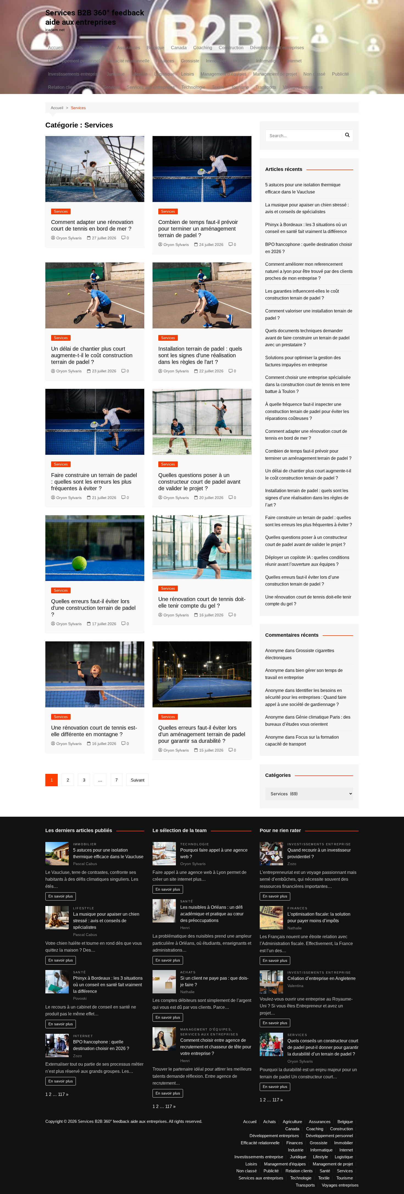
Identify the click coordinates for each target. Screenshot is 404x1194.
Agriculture (99, 47)
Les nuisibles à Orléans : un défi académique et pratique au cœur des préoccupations (211, 914)
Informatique (268, 61)
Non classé (314, 74)
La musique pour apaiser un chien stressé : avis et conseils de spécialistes (307, 208)
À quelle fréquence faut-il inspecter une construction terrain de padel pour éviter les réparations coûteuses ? (307, 411)
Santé (90, 87)
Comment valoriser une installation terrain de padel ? (308, 314)
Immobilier (216, 61)
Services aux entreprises (151, 87)
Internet (294, 61)
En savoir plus (60, 896)
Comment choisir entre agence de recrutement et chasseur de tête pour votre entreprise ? (215, 1047)
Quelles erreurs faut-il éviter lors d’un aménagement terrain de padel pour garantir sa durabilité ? (201, 734)
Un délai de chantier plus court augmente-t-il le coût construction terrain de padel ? (91, 355)
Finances (165, 61)
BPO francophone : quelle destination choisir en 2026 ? (308, 248)
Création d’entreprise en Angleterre (321, 978)
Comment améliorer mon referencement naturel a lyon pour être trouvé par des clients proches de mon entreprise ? (309, 271)
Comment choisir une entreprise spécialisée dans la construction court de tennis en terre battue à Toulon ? (308, 384)
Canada (179, 47)
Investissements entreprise (74, 74)
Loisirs (187, 74)
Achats (76, 47)
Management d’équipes (224, 74)
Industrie (241, 61)
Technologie (193, 87)
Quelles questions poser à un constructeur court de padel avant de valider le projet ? (199, 481)
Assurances (128, 47)
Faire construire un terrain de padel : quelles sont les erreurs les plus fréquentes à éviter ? (94, 481)
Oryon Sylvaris (69, 238)
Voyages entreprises (303, 87)
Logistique (164, 74)
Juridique (116, 74)
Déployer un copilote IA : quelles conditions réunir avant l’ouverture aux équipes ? (307, 561)
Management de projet (275, 74)
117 (61, 1094)
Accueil (55, 47)
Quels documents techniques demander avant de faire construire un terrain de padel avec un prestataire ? (307, 337)
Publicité (340, 74)
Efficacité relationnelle (128, 61)
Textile (218, 87)
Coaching (202, 47)
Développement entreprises (277, 47)
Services (111, 87)
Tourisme (240, 87)
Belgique (155, 47)
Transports (266, 87)
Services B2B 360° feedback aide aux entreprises (94, 17)
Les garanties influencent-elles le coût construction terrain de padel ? (302, 295)
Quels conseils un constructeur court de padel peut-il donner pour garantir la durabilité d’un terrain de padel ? (322, 1047)
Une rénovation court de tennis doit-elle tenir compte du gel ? (308, 600)
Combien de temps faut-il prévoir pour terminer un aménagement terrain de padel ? (198, 228)
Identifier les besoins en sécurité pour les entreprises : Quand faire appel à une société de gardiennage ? (305, 697)
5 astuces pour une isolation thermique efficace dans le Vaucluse (303, 188)
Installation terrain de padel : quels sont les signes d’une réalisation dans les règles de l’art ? (200, 355)
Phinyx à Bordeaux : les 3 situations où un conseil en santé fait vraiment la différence (306, 228)
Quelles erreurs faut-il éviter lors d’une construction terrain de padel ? (93, 607)
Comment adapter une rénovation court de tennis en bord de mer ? (306, 435)
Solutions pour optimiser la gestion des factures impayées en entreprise (303, 361)
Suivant (137, 780)
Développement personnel (74, 61)
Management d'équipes (205, 1029)
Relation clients (63, 87)
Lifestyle (139, 74)
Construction (231, 47)
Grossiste (190, 61)
